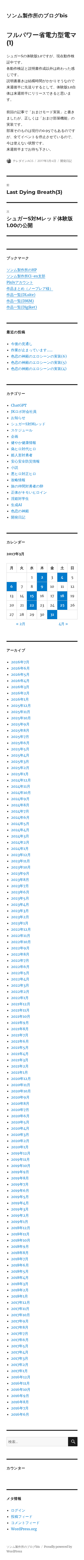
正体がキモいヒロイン (29, 492)
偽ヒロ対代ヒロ (23, 449)
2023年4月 (20, 904)
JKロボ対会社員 (24, 411)
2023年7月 (20, 886)
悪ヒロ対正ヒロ (23, 473)
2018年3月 (19, 1284)
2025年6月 (20, 743)
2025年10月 (21, 718)
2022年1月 (20, 998)
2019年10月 (20, 1165)
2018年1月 (19, 1296)
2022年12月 (21, 929)
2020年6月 (20, 1116)
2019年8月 (20, 1178)
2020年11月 (20, 1085)
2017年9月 (20, 1321)
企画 (14, 436)
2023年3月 (20, 910)
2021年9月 (20, 1022)
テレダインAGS (23, 161)
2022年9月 (20, 948)
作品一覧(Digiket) (21, 307)
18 (62, 596)
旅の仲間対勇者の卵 (27, 486)
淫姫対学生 (20, 498)
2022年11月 (20, 935)
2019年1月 (19, 1221)
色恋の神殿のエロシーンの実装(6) (39, 356)
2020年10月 (21, 1091)
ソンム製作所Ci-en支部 (25, 276)
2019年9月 (20, 1172)
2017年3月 (19, 1358)
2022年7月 (20, 960)
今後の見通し (21, 344)
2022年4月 (20, 979)
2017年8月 (19, 1327)
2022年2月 (20, 991)
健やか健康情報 (23, 442)
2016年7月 (20, 1408)
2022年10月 (21, 942)
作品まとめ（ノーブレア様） (29, 288)
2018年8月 (20, 1252)
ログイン (18, 1510)
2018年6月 (20, 1265)
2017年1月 (19, 1371)
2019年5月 (20, 1196)
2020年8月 (20, 1103)
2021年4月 (20, 1053)
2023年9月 (20, 873)
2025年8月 (20, 730)
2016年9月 (20, 1395)
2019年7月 (20, 1184)
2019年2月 (20, 1215)
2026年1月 (20, 699)
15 (32, 596)
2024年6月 (20, 817)
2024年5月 (20, 823)
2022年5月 (20, 973)
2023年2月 (20, 917)
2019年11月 (20, 1159)
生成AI (16, 505)
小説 (14, 467)
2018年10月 (20, 1240)
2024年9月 (20, 799)
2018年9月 (20, 1246)
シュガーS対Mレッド (28, 424)
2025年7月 (20, 736)
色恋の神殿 (20, 511)
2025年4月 (20, 755)
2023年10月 (21, 867)
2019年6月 (20, 1190)
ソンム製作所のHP (21, 270)
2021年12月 (20, 1004)
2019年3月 (20, 1209)
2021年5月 (20, 1047)
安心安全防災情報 (25, 461)
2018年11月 (20, 1234)
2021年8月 (20, 1029)
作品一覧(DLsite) (20, 294)
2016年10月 (20, 1389)
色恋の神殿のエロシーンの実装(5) (39, 362)
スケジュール (21, 430)
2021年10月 (20, 1016)
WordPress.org (24, 1529)
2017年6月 (20, 1339)
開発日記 (66, 161)
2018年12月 (20, 1228)
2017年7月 (19, 1333)
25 (62, 605)
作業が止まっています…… (32, 350)
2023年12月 (21, 855)
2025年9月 (20, 724)
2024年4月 (20, 830)
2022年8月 (20, 954)
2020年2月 (20, 1141)
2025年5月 (20, 749)
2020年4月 (20, 1128)
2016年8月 (20, 1402)
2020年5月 (20, 1122)
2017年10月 (20, 1315)
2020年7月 (20, 1109)
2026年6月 (20, 668)
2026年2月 (20, 693)
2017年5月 (19, 1346)
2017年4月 (19, 1352)
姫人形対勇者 (21, 455)
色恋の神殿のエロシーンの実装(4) (39, 368)
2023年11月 (20, 861)
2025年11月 (20, 711)
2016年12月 (20, 1377)
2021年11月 (20, 1010)
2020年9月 (20, 1097)
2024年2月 (20, 842)
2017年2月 (19, 1364)
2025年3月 (20, 761)
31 (52, 614)
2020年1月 (20, 1147)
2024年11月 (20, 786)
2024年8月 (20, 805)
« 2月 (20, 624)
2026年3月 (20, 687)
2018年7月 (19, 1259)
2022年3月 (20, 985)
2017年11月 (20, 1308)
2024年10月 (21, 792)
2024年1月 (20, 848)
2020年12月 (21, 1078)
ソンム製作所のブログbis (36, 15)
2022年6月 (20, 966)
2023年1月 (19, 923)
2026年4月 (20, 680)
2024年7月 (20, 811)
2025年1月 (20, 774)
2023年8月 (20, 879)
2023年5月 (20, 898)
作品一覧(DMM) (20, 301)
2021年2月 (20, 1066)
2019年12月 (20, 1153)
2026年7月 (20, 662)
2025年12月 (21, 705)
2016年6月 (20, 1414)
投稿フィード (21, 1516)
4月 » (63, 624)
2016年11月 (20, 1383)
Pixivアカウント (19, 282)
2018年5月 (20, 1271)
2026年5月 (20, 674)
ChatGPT (19, 405)
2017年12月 (20, 1302)
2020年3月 (20, 1134)
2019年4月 (20, 1203)
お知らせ (18, 417)
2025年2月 (20, 767)
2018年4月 (20, 1277)
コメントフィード (25, 1522)
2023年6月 (20, 892)
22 (32, 605)
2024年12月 (21, 780)
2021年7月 (19, 1035)
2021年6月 (20, 1041)
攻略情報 (18, 480)
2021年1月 (19, 1072)
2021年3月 (19, 1060)
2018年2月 (20, 1290)
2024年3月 (20, 836)
